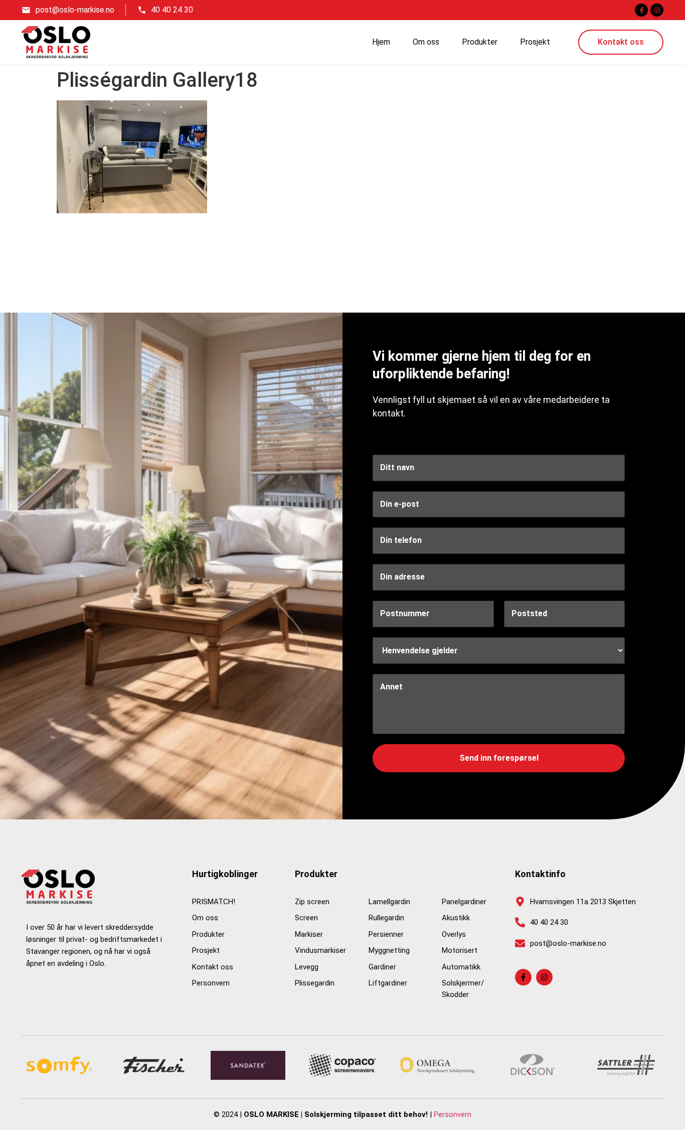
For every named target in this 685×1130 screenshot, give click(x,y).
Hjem (381, 42)
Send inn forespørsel (499, 758)
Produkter (479, 42)
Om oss (426, 42)
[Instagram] (656, 10)
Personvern (452, 1114)
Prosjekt (535, 42)
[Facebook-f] (641, 10)
